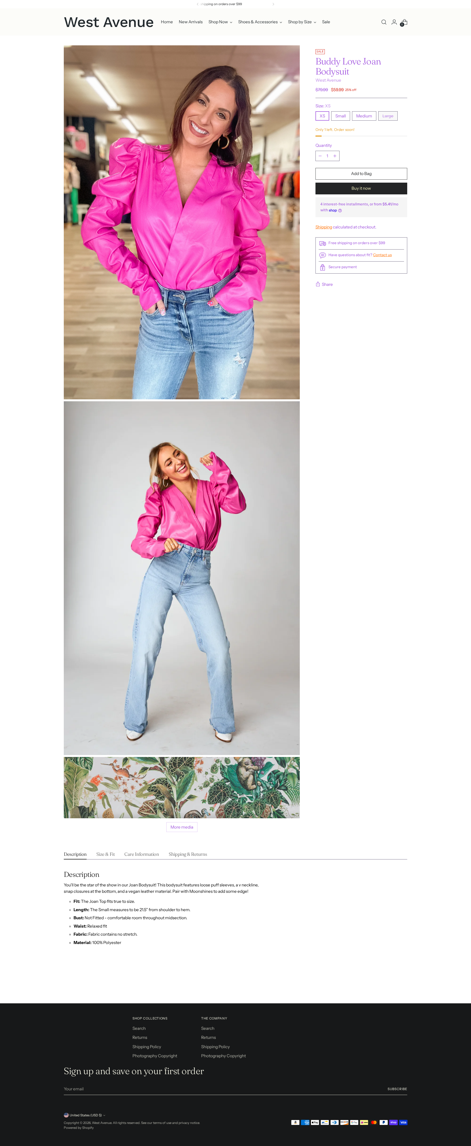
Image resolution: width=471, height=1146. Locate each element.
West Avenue (328, 80)
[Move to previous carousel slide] (392, 986)
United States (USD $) (86, 1115)
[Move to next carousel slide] (403, 986)
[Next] (273, 4)
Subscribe (397, 1089)
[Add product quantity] (334, 156)
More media (181, 827)
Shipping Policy (146, 1046)
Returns (139, 1037)
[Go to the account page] (394, 22)
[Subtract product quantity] (320, 156)
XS (322, 115)
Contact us (382, 254)
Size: (322, 105)
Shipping (323, 227)
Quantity (323, 145)
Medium (364, 115)
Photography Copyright (154, 1055)
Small (340, 115)
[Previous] (197, 4)
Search (139, 1028)
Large (387, 115)
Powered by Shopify (79, 1128)
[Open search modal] (384, 22)
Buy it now (361, 188)
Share (327, 284)
